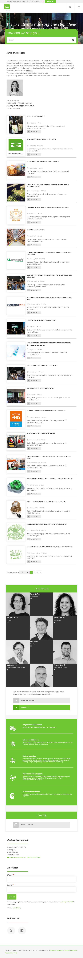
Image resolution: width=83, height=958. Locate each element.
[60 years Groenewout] (16, 124)
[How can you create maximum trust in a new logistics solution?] (16, 283)
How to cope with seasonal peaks (41, 433)
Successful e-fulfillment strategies (42, 365)
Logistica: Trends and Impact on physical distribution (49, 546)
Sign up (12, 897)
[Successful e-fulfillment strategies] (16, 373)
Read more (34, 131)
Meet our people (27, 700)
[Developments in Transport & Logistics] (16, 169)
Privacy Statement (56, 950)
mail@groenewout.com (16, 1)
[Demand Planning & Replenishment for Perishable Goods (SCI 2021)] (16, 192)
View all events (27, 825)
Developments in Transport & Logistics (43, 162)
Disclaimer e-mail (11, 953)
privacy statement (67, 902)
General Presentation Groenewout (41, 139)
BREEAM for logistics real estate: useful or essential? (49, 479)
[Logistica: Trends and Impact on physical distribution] (16, 554)
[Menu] (78, 7)
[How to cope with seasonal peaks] (16, 441)
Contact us (25, 707)
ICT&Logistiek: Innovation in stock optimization (47, 524)
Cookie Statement (70, 950)
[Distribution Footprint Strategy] (16, 396)
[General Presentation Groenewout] (16, 147)
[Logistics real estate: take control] (16, 328)
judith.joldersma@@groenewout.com (21, 106)
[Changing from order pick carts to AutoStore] (16, 419)
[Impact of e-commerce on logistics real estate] (16, 509)
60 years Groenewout (35, 116)
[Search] (70, 7)
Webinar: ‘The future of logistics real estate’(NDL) (48, 207)
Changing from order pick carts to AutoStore (46, 411)
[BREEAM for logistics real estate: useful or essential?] (16, 486)
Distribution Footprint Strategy (40, 388)
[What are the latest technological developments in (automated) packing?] (16, 351)
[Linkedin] (22, 930)
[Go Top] (79, 953)
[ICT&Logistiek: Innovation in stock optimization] (16, 532)
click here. (29, 70)
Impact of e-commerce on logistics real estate (46, 501)
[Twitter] (11, 930)
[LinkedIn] (31, 598)
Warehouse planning (35, 230)
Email (10, 885)
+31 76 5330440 (34, 1)
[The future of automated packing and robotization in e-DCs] (16, 464)
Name (10, 875)
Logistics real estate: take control (41, 320)
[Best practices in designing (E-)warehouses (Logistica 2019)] (16, 305)
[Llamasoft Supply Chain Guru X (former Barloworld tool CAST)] (16, 260)
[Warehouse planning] (16, 237)
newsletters (16, 908)
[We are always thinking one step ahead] (7, 7)
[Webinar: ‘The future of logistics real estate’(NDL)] (16, 215)
